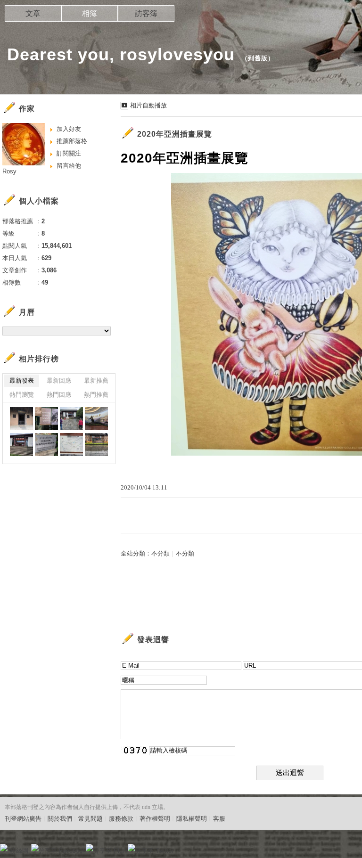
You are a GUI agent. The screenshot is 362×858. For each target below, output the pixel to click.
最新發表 (21, 380)
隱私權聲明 (191, 818)
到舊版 (258, 58)
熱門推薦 (96, 394)
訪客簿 (146, 13)
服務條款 (121, 818)
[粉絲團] (4, 847)
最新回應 (59, 380)
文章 (33, 13)
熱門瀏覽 (21, 394)
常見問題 (90, 818)
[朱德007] (71, 418)
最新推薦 (96, 380)
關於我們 (60, 818)
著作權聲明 (155, 818)
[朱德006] (96, 418)
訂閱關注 (69, 153)
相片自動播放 (148, 105)
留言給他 (69, 165)
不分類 (160, 553)
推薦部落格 (72, 141)
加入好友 (69, 128)
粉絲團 (19, 850)
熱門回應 (59, 394)
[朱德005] (21, 444)
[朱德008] (46, 418)
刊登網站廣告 (23, 818)
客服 (219, 818)
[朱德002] (96, 444)
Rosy (9, 171)
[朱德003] (71, 444)
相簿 (89, 13)
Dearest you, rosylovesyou (121, 54)
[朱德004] (46, 444)
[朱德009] (21, 418)
